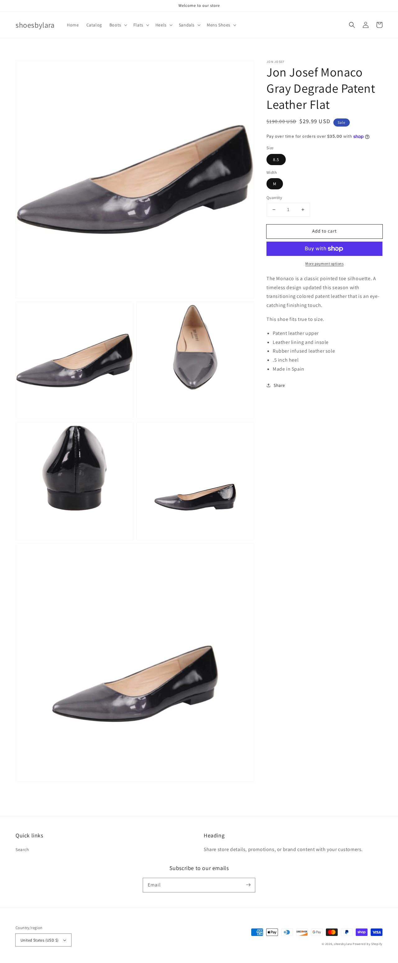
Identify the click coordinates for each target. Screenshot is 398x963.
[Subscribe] (248, 885)
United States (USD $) (39, 940)
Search (22, 849)
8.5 (276, 159)
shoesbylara (343, 944)
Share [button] (279, 385)
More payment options (324, 263)
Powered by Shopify (367, 944)
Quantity (274, 197)
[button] (118, 24)
